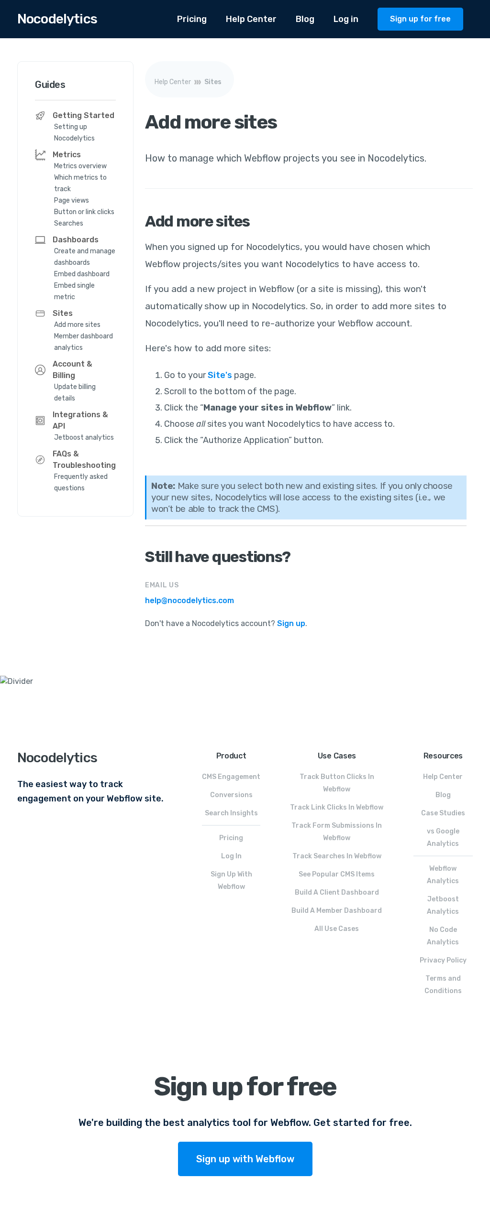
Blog (305, 19)
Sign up (291, 623)
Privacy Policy (443, 960)
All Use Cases (336, 929)
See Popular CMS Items (337, 874)
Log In (231, 856)
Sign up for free (420, 18)
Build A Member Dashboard (336, 911)
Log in (346, 19)
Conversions (231, 795)
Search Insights (231, 813)
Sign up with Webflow (245, 1159)
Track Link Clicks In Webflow (336, 807)
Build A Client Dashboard (337, 892)
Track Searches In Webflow (336, 856)
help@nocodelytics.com (189, 600)
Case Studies (443, 813)
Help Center (251, 19)
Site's (220, 375)
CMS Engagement (231, 777)
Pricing (192, 19)
